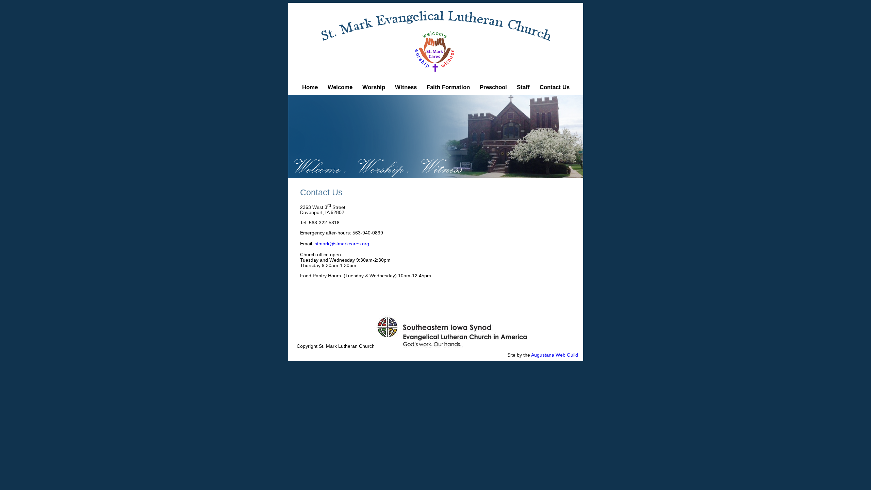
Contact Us (555, 87)
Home (310, 87)
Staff (523, 87)
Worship (373, 87)
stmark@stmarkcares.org (342, 243)
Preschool (493, 87)
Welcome (340, 87)
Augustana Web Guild (554, 355)
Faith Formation (448, 87)
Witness (406, 87)
